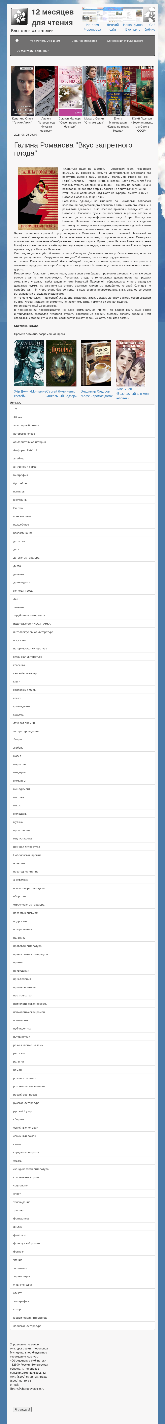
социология (21, 1185)
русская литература (26, 1103)
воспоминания (23, 533)
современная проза (26, 1177)
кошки (17, 698)
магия (17, 756)
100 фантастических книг (31, 51)
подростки (20, 921)
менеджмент (21, 789)
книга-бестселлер (25, 673)
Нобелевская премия (27, 855)
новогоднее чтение (25, 871)
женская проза (23, 590)
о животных (20, 880)
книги (16, 681)
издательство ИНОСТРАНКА (32, 623)
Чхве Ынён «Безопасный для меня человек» (133, 393)
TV (15, 409)
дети (16, 549)
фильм (17, 1227)
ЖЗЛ (16, 599)
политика (19, 937)
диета (17, 566)
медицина (20, 772)
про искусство (22, 995)
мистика (18, 797)
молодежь (20, 813)
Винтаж (18, 508)
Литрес (18, 739)
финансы (19, 1235)
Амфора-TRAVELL (25, 450)
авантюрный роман (26, 425)
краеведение (21, 706)
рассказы (19, 1053)
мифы (17, 805)
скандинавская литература (31, 1169)
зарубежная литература (29, 615)
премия (18, 962)
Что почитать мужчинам (44, 40)
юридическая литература (30, 1317)
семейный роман (24, 1136)
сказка (17, 1160)
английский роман (25, 466)
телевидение (21, 1202)
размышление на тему (28, 1045)
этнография (21, 1301)
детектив (19, 541)
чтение (17, 1260)
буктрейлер (20, 483)
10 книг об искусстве (83, 40)
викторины (20, 500)
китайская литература (27, 656)
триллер (18, 1210)
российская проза (25, 1094)
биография (20, 475)
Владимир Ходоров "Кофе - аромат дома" (97, 393)
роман (17, 1070)
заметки (18, 607)
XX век (17, 417)
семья (17, 1144)
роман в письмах (24, 1078)
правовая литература (27, 946)
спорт (17, 1193)
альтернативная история (29, 442)
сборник (18, 1119)
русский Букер (22, 1111)
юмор (17, 1309)
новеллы (19, 863)
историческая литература (30, 648)
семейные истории (25, 1127)
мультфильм (21, 830)
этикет (17, 1293)
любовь (18, 747)
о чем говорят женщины (29, 888)
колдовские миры (24, 690)
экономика (20, 1268)
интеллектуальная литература (33, 632)
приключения (22, 979)
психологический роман (29, 1012)
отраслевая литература (28, 904)
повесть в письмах (25, 913)
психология (20, 1020)
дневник (18, 574)
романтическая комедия (29, 1086)
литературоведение (26, 731)
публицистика (22, 1028)
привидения (21, 970)
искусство (19, 640)
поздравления (22, 929)
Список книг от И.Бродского (125, 40)
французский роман (26, 1243)
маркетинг (20, 764)
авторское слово (24, 433)
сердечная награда (26, 1152)
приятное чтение (24, 987)
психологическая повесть (30, 1003)
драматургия (21, 582)
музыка (18, 822)
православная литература (30, 954)
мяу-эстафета (22, 838)
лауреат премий (24, 723)
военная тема (22, 516)
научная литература (26, 846)
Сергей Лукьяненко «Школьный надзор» (61, 393)
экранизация (21, 1276)
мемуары (19, 780)
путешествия (21, 1037)
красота (18, 714)
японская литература (27, 1326)
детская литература (26, 557)
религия (18, 1061)
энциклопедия (22, 1284)
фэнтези (18, 1251)
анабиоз (18, 458)
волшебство (21, 524)
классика (19, 665)
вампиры (19, 491)
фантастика (21, 1218)
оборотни (19, 896)
